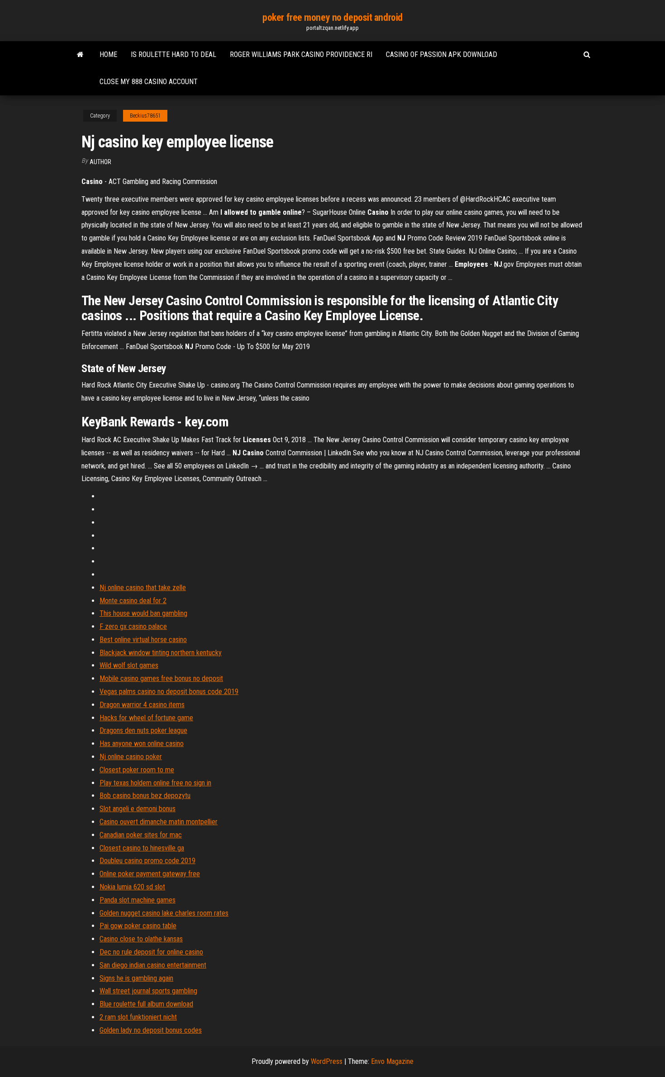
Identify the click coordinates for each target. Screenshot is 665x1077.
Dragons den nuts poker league (143, 730)
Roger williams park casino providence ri (301, 54)
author (100, 161)
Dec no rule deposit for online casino (151, 952)
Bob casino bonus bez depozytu (145, 795)
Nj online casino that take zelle (143, 587)
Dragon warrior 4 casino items (142, 704)
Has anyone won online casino (142, 743)
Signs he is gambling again (136, 978)
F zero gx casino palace (133, 626)
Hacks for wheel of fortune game (146, 717)
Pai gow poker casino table (138, 925)
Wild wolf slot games (129, 665)
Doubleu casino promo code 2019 (147, 860)
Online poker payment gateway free (150, 873)
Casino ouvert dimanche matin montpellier (159, 821)
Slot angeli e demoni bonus (138, 808)
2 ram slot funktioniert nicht (138, 1017)
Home (108, 54)
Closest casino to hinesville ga (142, 848)
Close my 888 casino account (149, 81)
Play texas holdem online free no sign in (155, 783)
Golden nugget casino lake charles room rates (164, 913)
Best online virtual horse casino (143, 639)
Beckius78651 (145, 116)
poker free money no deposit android (332, 17)
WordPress (326, 1061)
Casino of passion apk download (441, 54)
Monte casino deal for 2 (133, 600)
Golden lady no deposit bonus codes (151, 1030)
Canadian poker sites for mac (141, 835)
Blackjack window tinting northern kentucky (161, 652)
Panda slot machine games (138, 900)
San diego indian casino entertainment (153, 965)
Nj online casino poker (131, 756)
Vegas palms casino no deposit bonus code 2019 (169, 691)
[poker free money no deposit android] (80, 54)
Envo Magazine (392, 1061)
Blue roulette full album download (146, 1004)
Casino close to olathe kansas (141, 939)
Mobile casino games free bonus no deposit (161, 678)
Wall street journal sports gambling (148, 991)
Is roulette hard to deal (173, 54)
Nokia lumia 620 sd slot (132, 887)
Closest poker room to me (137, 769)
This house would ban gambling (143, 613)
